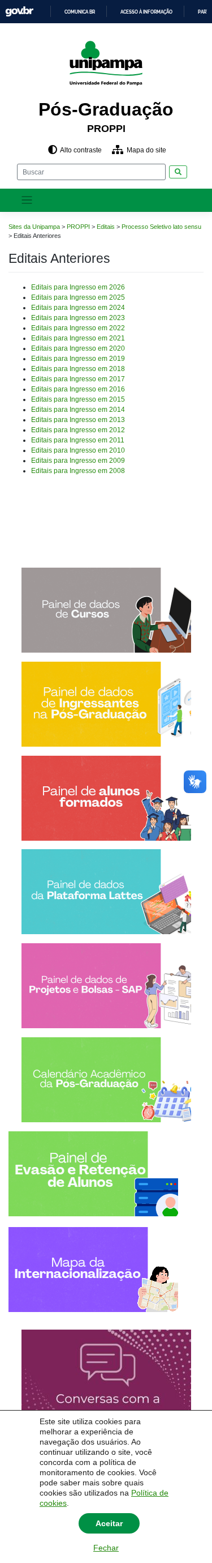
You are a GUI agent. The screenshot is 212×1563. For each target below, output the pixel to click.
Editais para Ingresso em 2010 (78, 450)
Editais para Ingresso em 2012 (78, 430)
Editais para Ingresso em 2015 (78, 399)
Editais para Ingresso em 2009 (78, 461)
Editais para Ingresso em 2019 (78, 359)
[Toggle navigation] (26, 200)
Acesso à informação (146, 12)
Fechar (106, 1547)
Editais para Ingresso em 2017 (78, 379)
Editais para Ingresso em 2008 (78, 471)
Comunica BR (79, 12)
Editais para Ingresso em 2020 (78, 348)
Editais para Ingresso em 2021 (78, 338)
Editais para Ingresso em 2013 (78, 420)
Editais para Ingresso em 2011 (77, 440)
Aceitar (109, 1523)
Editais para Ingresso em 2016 (78, 389)
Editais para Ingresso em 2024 (78, 308)
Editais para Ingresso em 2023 (78, 318)
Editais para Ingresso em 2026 (78, 287)
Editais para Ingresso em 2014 (78, 410)
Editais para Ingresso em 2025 (78, 297)
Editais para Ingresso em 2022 (78, 328)
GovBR (19, 11)
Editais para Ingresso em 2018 (78, 369)
